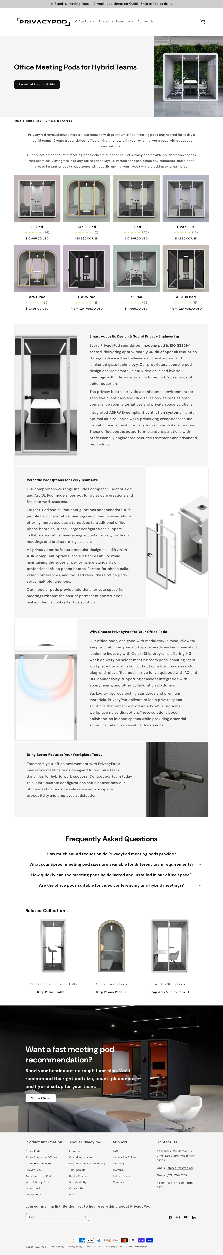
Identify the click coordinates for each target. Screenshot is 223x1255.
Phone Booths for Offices (41, 1157)
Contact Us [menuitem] (145, 21)
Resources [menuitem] (123, 21)
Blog (72, 1194)
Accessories (33, 1194)
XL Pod (136, 297)
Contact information (137, 1246)
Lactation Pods (35, 1188)
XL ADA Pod (186, 297)
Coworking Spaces (80, 1157)
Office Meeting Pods (38, 1163)
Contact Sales (41, 1098)
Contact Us (76, 1188)
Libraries (74, 1151)
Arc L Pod (37, 297)
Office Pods (33, 1151)
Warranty (119, 1169)
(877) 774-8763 (177, 1175)
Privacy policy (75, 1246)
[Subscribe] (85, 1217)
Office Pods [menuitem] (83, 21)
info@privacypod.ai (180, 1168)
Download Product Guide (37, 84)
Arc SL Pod (86, 227)
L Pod (136, 227)
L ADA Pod (86, 297)
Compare (118, 1182)
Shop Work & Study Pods (167, 992)
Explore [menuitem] (104, 21)
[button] (195, 22)
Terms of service (94, 1246)
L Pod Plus (186, 227)
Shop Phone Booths (51, 992)
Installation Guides (125, 1157)
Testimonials (77, 1169)
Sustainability (78, 1182)
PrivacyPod (40, 1247)
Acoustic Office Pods (39, 1176)
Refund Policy (121, 1176)
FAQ (115, 1151)
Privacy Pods (34, 1169)
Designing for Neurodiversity (87, 1163)
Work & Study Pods (38, 1182)
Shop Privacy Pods (109, 992)
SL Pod (37, 227)
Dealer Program (78, 1176)
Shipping (118, 1163)
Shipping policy (114, 1246)
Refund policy (57, 1246)
